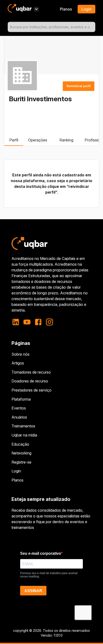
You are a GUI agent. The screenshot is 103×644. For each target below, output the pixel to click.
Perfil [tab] (13, 140)
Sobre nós (20, 354)
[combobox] (51, 27)
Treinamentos (23, 426)
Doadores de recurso (29, 381)
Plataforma (21, 399)
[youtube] (27, 322)
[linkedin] (17, 322)
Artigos (17, 363)
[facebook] (38, 322)
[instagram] (49, 322)
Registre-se (21, 462)
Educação (20, 444)
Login (16, 471)
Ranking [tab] (66, 140)
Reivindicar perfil (79, 86)
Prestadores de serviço (31, 390)
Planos (66, 9)
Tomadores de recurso (31, 372)
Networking (21, 453)
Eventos (18, 408)
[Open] (93, 27)
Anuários (19, 417)
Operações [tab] (37, 140)
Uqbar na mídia (24, 435)
